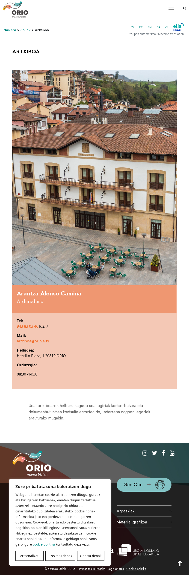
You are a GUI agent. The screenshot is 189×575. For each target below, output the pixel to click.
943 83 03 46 (27, 326)
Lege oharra (116, 568)
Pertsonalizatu (29, 556)
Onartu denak (90, 556)
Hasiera (9, 29)
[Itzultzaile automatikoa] (178, 27)
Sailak (25, 29)
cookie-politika (44, 544)
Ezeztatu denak (60, 556)
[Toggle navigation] (171, 7)
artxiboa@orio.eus (33, 341)
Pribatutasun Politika (92, 568)
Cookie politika (136, 568)
